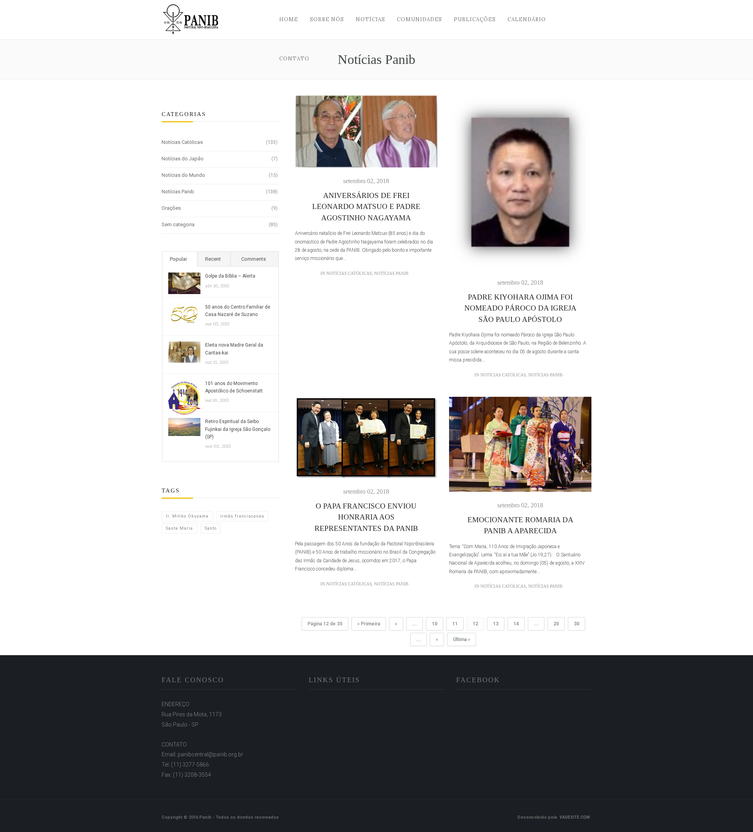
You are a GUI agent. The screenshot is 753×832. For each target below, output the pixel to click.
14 (516, 624)
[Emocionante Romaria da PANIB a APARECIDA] (520, 448)
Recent (213, 259)
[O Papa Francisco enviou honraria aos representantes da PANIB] (366, 442)
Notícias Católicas (182, 142)
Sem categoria (178, 224)
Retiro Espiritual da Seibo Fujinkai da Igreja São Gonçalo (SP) (237, 429)
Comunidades (419, 19)
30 (576, 624)
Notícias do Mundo (183, 175)
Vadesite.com (575, 817)
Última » (461, 639)
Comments (253, 259)
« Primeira (368, 624)
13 (495, 624)
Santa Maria (179, 528)
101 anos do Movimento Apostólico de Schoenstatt (234, 387)
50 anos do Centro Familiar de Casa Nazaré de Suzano (237, 310)
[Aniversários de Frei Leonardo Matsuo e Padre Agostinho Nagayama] (366, 136)
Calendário (526, 19)
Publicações (475, 19)
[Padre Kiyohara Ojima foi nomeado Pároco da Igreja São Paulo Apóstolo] (520, 186)
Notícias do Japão (183, 159)
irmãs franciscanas (242, 516)
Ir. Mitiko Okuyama (187, 516)
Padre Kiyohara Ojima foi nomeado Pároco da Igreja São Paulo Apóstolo (520, 308)
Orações (171, 208)
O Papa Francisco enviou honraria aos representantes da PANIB (366, 517)
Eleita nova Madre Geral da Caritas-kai (234, 348)
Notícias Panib (178, 191)
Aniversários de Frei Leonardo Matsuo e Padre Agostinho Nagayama (366, 206)
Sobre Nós (327, 19)
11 (455, 624)
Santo (210, 528)
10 (434, 624)
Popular (178, 259)
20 (556, 624)
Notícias (370, 19)
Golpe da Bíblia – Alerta (230, 276)
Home (288, 19)
